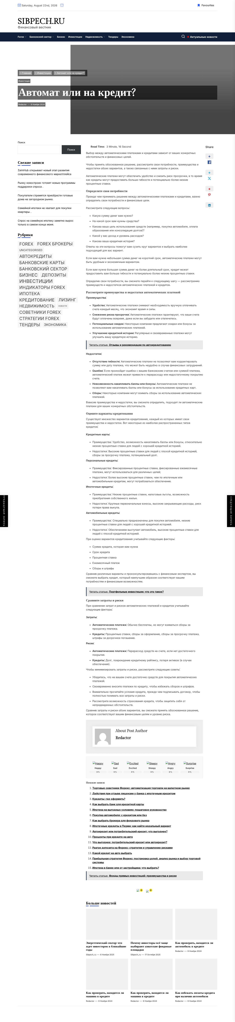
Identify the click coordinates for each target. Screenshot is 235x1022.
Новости (62, 306)
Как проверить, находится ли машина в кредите (105, 994)
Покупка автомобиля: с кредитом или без (119, 815)
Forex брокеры (55, 243)
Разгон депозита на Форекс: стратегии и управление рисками (132, 847)
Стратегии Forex (39, 318)
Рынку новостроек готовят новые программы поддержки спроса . (46, 184)
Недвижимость (94, 36)
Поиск (21, 142)
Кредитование (37, 299)
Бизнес (61, 36)
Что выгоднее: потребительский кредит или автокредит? (129, 842)
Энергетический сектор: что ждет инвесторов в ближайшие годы (106, 946)
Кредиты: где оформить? (108, 798)
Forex (21, 36)
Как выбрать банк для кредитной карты (118, 804)
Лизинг (67, 299)
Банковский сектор (40, 36)
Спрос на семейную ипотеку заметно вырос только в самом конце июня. (45, 222)
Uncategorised (30, 250)
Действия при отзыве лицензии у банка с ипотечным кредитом (133, 793)
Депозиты (54, 274)
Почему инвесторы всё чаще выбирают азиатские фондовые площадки (151, 946)
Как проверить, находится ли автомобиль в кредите (194, 944)
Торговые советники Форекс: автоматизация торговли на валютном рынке (141, 788)
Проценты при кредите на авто (112, 836)
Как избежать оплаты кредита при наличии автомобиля (195, 994)
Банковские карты (41, 262)
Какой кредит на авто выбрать (112, 853)
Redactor (22, 104)
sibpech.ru (41, 21)
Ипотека (29, 293)
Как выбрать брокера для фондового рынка (120, 820)
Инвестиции (75, 36)
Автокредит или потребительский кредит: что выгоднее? (130, 831)
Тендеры (113, 36)
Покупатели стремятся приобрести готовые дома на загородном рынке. (45, 197)
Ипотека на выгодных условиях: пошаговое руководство (129, 809)
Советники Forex (40, 312)
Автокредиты (35, 256)
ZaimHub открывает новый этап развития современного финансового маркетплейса (44, 172)
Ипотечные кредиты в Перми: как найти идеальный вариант (131, 826)
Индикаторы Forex (42, 287)
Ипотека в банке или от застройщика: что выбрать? (125, 867)
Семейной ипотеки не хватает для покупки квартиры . (44, 209)
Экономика (127, 36)
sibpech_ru (91, 954)
